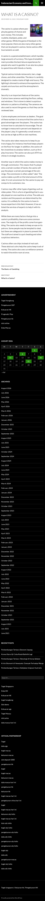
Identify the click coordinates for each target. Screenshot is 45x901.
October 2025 (6, 429)
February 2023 (7, 542)
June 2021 (5, 633)
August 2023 (6, 515)
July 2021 (5, 629)
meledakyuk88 (22, 19)
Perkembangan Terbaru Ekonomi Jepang (16, 650)
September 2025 (7, 434)
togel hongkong (7, 700)
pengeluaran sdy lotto (9, 841)
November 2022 (7, 556)
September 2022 (7, 565)
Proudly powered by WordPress (11, 898)
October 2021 (6, 615)
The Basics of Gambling (10, 267)
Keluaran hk (19, 888)
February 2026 (7, 415)
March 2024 (6, 483)
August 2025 (6, 438)
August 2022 (6, 570)
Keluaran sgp (6, 709)
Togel (3, 741)
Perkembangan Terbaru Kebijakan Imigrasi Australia (21, 668)
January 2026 (6, 420)
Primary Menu (42, 3)
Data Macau (6, 328)
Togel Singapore (7, 686)
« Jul (3, 372)
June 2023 (5, 524)
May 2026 (5, 402)
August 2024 (6, 461)
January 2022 (6, 601)
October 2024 (6, 452)
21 (29, 361)
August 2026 (6, 388)
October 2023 (6, 506)
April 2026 (5, 406)
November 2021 (7, 610)
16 (41, 358)
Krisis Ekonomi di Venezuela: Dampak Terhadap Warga (22, 663)
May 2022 (5, 583)
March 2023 (6, 538)
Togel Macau (6, 714)
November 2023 (7, 502)
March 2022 (6, 592)
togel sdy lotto (6, 864)
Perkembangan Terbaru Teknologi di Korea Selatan (20, 659)
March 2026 (6, 411)
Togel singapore (7, 888)
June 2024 (5, 470)
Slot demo (5, 704)
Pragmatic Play (7, 314)
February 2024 (7, 488)
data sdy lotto (6, 868)
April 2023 (5, 533)
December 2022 (7, 551)
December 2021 (7, 606)
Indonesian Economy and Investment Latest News (17, 3)
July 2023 (5, 520)
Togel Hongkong (7, 300)
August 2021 (6, 624)
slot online (5, 323)
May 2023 (5, 529)
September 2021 (7, 620)
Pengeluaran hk (7, 319)
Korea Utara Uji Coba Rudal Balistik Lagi (16, 654)
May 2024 (5, 474)
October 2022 (6, 561)
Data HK (4, 691)
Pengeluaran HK (31, 888)
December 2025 (7, 424)
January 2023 (6, 547)
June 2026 (5, 397)
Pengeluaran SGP (8, 305)
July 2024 (5, 465)
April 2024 (5, 479)
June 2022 (5, 579)
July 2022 (5, 574)
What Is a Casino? (8, 276)
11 (10, 358)
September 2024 (7, 456)
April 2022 (5, 588)
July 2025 (5, 443)
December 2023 (7, 497)
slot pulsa (5, 718)
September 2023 (7, 511)
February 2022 (7, 597)
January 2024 (6, 493)
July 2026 (5, 393)
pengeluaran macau (8, 859)
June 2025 (5, 447)
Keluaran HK (6, 310)
